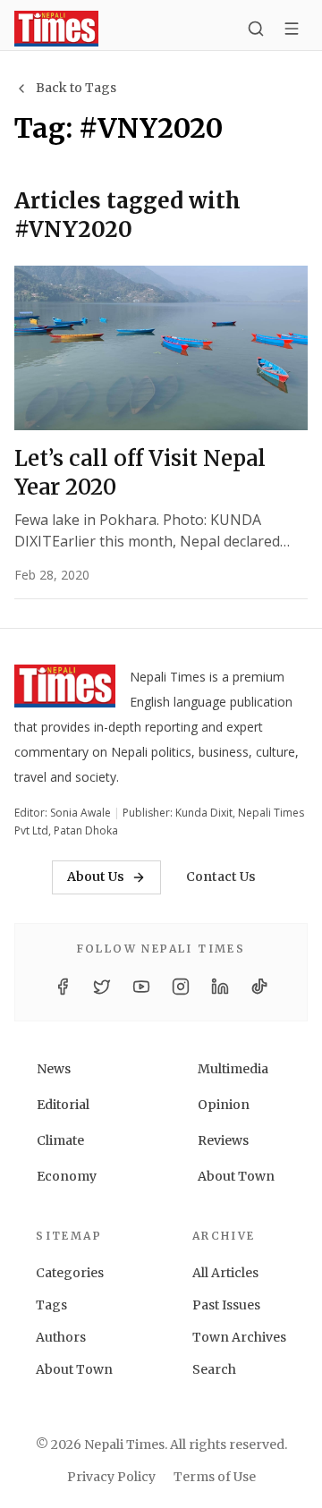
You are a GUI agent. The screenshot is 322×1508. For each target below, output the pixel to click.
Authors (61, 1337)
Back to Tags (76, 88)
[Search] (256, 29)
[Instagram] (181, 986)
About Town (236, 1176)
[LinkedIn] (220, 986)
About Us (95, 876)
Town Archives (239, 1337)
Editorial (63, 1105)
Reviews (223, 1140)
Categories (70, 1273)
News (54, 1069)
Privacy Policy (111, 1477)
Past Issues (226, 1305)
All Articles (225, 1273)
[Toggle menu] (291, 29)
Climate (60, 1140)
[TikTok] (259, 986)
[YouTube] (141, 986)
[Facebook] (63, 986)
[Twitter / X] (102, 986)
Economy (67, 1176)
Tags (51, 1305)
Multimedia (233, 1069)
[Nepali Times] (64, 690)
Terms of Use (215, 1477)
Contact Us (221, 876)
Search (214, 1369)
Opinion (224, 1105)
